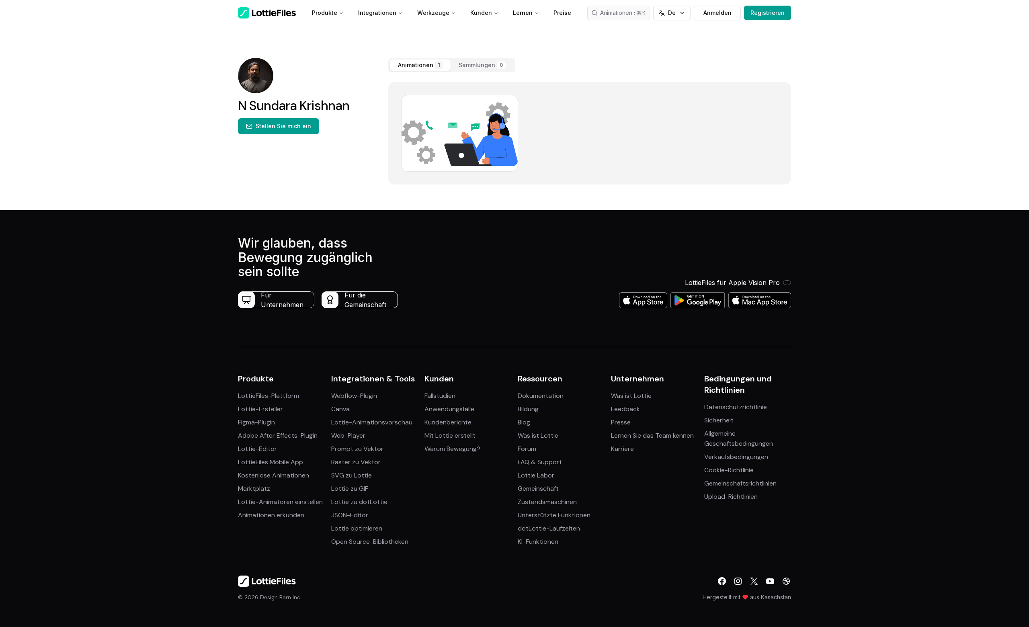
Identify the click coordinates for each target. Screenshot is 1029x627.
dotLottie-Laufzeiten (549, 528)
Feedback (625, 409)
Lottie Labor (536, 475)
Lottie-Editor (257, 449)
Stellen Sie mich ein (283, 126)
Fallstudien (439, 395)
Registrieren (767, 12)
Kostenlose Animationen (273, 475)
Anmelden (717, 12)
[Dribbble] (786, 581)
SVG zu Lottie (351, 475)
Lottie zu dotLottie (359, 502)
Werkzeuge (433, 12)
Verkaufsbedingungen (736, 457)
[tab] (420, 65)
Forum (527, 449)
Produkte (324, 12)
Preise (562, 12)
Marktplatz (254, 488)
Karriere (622, 449)
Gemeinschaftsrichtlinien (740, 483)
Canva (340, 409)
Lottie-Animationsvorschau (371, 422)
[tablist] (451, 65)
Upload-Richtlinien (731, 496)
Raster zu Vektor (356, 462)
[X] (754, 581)
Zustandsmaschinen (547, 502)
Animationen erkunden (271, 515)
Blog (524, 422)
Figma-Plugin (256, 422)
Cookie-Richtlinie (729, 470)
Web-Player (348, 435)
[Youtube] (770, 581)
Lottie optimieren (356, 528)
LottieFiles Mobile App (270, 462)
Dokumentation (541, 395)
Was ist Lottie (538, 435)
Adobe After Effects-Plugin (278, 435)
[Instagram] (738, 581)
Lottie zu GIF (349, 488)
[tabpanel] (589, 133)
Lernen (523, 12)
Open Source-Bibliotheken (369, 541)
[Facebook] (722, 581)
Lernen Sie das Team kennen (652, 435)
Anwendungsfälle (449, 409)
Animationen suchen (625, 12)
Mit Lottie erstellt (450, 435)
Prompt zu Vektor (357, 449)
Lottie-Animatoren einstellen (280, 502)
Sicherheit (719, 420)
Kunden (481, 12)
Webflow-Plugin (354, 395)
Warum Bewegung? (452, 449)
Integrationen (377, 12)
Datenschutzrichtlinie (735, 407)
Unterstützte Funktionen (554, 515)
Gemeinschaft (538, 488)
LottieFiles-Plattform (268, 395)
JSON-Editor (349, 515)
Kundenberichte (447, 422)
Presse (621, 422)
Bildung (528, 409)
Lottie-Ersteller (260, 409)
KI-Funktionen (538, 541)
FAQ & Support (540, 462)
